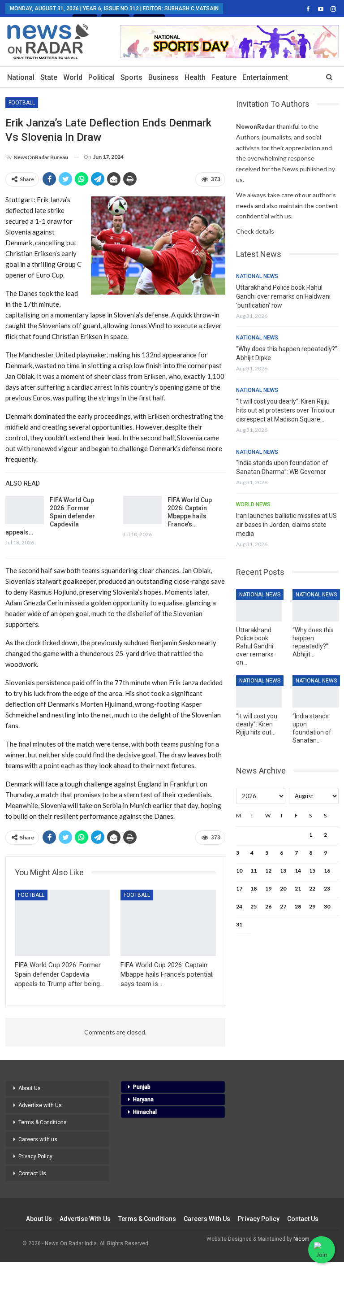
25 (253, 906)
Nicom (301, 1239)
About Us (29, 1088)
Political (101, 77)
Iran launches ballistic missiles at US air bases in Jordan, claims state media (286, 524)
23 (327, 888)
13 (283, 870)
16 (327, 870)
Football (22, 103)
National (20, 77)
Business (163, 77)
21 (298, 888)
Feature (223, 77)
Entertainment (265, 77)
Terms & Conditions (42, 1122)
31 (239, 924)
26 (268, 906)
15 (312, 870)
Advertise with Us (40, 1105)
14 (298, 870)
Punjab (141, 1087)
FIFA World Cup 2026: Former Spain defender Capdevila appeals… (50, 516)
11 (253, 870)
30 (327, 906)
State (48, 77)
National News (257, 276)
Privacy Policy (35, 1156)
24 (239, 906)
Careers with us (37, 1139)
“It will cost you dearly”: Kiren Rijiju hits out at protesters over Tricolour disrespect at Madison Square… (285, 410)
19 (268, 888)
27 (283, 906)
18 (253, 888)
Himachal (145, 1112)
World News (253, 504)
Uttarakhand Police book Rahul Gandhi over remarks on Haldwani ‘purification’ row (283, 296)
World (72, 77)
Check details (255, 231)
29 (312, 906)
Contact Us (32, 1173)
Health (195, 77)
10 (239, 870)
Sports (131, 77)
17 (239, 888)
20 (283, 888)
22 (312, 888)
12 (268, 870)
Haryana (143, 1099)
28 (298, 906)
